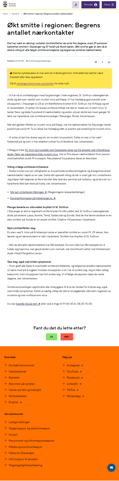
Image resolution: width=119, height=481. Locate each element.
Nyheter (14, 377)
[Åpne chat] (111, 468)
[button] (95, 62)
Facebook (73, 377)
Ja (51, 336)
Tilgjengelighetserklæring (25, 465)
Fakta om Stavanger (21, 453)
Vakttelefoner (17, 371)
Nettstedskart (18, 396)
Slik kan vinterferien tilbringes (27, 192)
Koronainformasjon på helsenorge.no (31, 198)
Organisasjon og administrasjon (29, 428)
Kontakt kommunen (22, 365)
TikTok (71, 390)
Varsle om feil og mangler (25, 390)
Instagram (73, 365)
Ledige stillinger (19, 422)
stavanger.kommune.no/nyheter (35, 83)
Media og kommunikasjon (25, 447)
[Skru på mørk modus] (75, 4)
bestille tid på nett (26, 303)
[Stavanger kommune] (9, 4)
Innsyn (13, 434)
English (14, 402)
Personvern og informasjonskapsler (31, 440)
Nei (66, 336)
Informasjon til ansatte (23, 459)
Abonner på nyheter (22, 384)
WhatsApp (74, 396)
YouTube (73, 371)
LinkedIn (73, 384)
